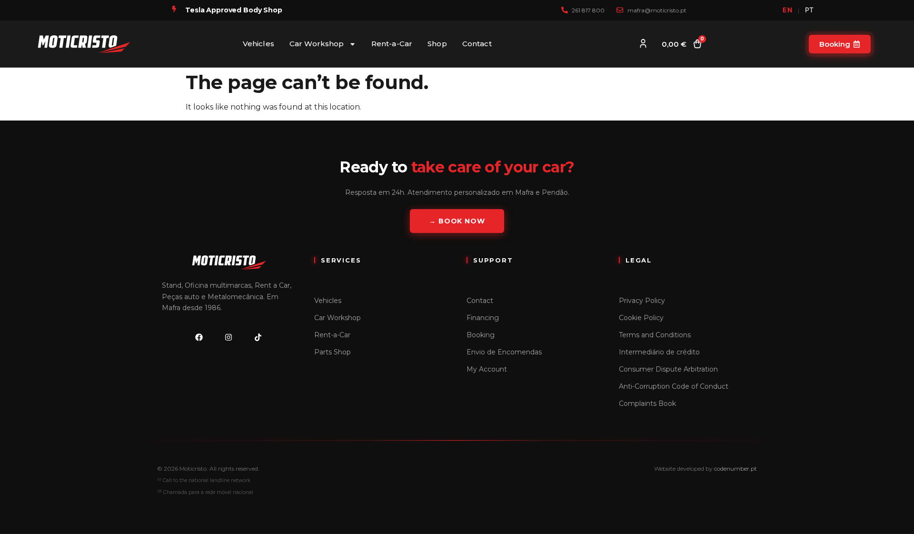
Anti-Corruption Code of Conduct (673, 386)
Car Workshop (316, 43)
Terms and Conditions (655, 335)
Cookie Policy (641, 317)
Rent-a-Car (392, 43)
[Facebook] (199, 337)
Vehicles (258, 43)
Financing (483, 317)
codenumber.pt (735, 468)
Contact (477, 43)
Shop (437, 43)
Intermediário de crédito (659, 352)
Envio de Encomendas (504, 352)
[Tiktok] (258, 337)
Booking (481, 335)
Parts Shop (332, 352)
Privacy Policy (642, 300)
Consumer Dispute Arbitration (668, 369)
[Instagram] (228, 337)
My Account (487, 369)
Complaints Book (647, 403)
